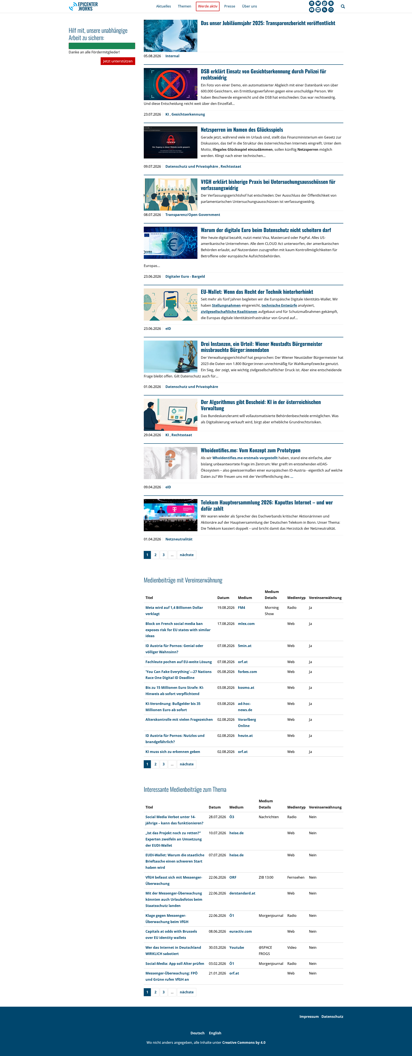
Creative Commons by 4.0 (243, 1042)
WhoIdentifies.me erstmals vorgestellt (245, 458)
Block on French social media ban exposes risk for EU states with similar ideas (178, 629)
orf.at (243, 661)
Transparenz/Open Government (192, 214)
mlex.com (246, 623)
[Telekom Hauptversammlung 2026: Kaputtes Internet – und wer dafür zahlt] (170, 515)
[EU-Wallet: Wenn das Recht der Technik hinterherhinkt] (170, 304)
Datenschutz (332, 1016)
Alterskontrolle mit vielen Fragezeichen (179, 719)
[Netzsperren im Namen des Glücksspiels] (170, 142)
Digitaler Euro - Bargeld (185, 276)
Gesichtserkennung (188, 114)
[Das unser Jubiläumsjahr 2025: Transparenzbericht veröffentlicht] (170, 36)
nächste (187, 554)
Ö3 (231, 817)
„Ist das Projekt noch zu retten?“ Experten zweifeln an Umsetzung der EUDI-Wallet (173, 839)
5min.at (244, 645)
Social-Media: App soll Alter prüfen (174, 963)
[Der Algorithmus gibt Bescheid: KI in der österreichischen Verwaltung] (170, 415)
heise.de (236, 833)
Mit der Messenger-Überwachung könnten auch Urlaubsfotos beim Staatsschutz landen (173, 899)
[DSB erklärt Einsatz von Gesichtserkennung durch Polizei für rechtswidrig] (170, 84)
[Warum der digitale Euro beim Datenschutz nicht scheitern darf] (170, 243)
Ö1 (231, 915)
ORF (232, 877)
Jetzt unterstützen (118, 61)
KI (167, 114)
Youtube (236, 947)
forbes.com (247, 671)
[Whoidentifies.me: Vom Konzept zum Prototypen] (170, 463)
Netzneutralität (178, 539)
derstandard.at (242, 893)
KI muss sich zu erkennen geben (172, 751)
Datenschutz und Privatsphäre (192, 166)
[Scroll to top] (402, 1046)
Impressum (309, 1016)
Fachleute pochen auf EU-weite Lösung (178, 661)
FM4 (241, 607)
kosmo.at (246, 687)
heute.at (245, 735)
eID (168, 328)
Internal (172, 56)
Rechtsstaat (231, 166)
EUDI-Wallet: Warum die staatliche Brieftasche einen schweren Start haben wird (174, 861)
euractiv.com (240, 931)
